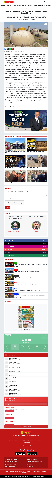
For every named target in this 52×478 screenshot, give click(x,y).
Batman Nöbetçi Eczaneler (12, 459)
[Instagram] (24, 450)
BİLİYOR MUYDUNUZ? (41, 471)
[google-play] (31, 453)
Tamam (47, 476)
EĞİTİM (24, 5)
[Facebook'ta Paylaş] (5, 49)
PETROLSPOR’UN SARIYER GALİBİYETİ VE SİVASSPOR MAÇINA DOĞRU (30, 265)
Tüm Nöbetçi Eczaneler (26, 426)
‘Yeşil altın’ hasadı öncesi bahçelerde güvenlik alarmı (28, 277)
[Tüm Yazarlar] (46, 213)
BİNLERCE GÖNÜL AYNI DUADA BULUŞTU (15, 167)
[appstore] (20, 453)
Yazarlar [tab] (7, 213)
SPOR (35, 5)
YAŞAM (14, 5)
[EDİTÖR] (36, 225)
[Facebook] (19, 450)
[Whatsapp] (31, 450)
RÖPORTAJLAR (47, 5)
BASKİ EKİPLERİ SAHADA (33, 167)
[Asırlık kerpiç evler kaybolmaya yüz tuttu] (37, 144)
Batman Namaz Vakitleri (12, 461)
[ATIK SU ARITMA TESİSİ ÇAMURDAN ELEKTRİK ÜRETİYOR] (26, 34)
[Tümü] (46, 259)
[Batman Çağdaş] (9, 1)
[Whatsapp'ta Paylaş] (10, 49)
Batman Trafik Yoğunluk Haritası (35, 461)
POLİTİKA (9, 5)
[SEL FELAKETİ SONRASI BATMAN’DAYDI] (15, 176)
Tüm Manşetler (31, 464)
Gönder (8, 207)
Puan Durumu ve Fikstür (11, 464)
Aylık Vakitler (8, 351)
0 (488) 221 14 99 (10, 411)
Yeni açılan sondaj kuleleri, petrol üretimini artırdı (27, 290)
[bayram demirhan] (26, 120)
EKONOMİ (40, 5)
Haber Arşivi (30, 466)
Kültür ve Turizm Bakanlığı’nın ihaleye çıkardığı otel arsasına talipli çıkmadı (29, 296)
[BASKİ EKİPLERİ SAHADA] (37, 160)
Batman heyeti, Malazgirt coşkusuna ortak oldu (26, 271)
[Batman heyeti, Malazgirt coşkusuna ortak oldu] (15, 144)
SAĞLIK (19, 5)
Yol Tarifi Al (18, 411)
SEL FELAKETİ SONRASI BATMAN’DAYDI (14, 183)
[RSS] (33, 450)
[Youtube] (26, 450)
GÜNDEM (3, 5)
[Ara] (45, 1)
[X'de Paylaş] (8, 49)
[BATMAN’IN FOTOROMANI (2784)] (37, 176)
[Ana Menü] (46, 1)
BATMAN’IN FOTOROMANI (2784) (34, 183)
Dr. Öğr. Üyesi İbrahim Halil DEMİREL (15, 232)
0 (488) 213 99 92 (10, 418)
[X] (21, 450)
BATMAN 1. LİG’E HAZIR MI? (36, 217)
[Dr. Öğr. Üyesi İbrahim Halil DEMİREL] (15, 225)
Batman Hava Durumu (32, 459)
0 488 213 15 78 (27, 442)
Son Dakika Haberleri (10, 466)
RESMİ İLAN (29, 5)
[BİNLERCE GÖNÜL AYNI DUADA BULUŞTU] (15, 160)
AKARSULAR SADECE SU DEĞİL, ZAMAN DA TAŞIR (15, 217)
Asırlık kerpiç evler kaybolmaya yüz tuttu (36, 151)
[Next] (28, 450)
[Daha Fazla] (12, 49)
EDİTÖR (36, 231)
